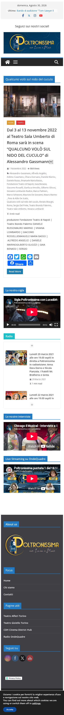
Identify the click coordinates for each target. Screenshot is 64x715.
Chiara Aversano (32, 177)
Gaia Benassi (41, 184)
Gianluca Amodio (32, 187)
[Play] (8, 324)
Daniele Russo (13, 180)
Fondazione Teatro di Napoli (20, 184)
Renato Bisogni (46, 201)
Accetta (9, 709)
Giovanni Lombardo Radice (19, 191)
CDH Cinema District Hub (18, 629)
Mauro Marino (50, 194)
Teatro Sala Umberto (16, 208)
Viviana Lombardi (35, 208)
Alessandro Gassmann (20, 173)
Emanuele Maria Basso (31, 180)
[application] (32, 312)
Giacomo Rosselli (15, 187)
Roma (10, 123)
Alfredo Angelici (39, 173)
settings (36, 703)
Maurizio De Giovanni (33, 194)
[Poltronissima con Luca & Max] (7, 62)
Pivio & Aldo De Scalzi (18, 198)
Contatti (8, 594)
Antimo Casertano (15, 177)
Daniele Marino (48, 177)
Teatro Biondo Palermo (40, 205)
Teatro (21, 123)
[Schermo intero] (56, 324)
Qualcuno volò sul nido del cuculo (22, 201)
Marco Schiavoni (14, 194)
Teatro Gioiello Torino (16, 622)
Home (7, 580)
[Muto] (51, 324)
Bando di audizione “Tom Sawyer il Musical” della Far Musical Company (36, 12)
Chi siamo (9, 587)
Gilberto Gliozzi (48, 187)
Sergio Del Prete (20, 205)
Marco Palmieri (40, 191)
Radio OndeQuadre (14, 636)
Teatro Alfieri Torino (15, 616)
